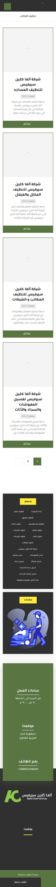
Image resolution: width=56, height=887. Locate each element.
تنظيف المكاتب (27, 542)
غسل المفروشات (36, 555)
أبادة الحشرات (36, 511)
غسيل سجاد (19, 561)
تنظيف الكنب (37, 536)
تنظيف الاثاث (16, 524)
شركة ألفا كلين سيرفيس (27, 549)
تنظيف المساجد (19, 536)
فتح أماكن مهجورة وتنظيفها (28, 580)
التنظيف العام (19, 511)
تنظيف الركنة (37, 530)
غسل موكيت (17, 555)
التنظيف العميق (27, 517)
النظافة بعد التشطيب (36, 524)
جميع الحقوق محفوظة (28, 875)
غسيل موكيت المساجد (27, 574)
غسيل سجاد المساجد (28, 567)
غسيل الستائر (36, 561)
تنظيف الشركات (19, 530)
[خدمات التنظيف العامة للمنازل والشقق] (42, 5)
